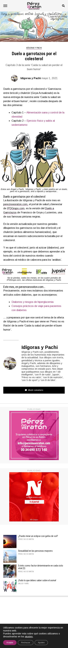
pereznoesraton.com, (15, 204)
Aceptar (9, 642)
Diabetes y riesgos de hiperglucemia (32, 302)
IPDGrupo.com (15, 208)
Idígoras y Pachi (30, 78)
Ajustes (41, 642)
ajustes (29, 636)
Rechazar (25, 642)
